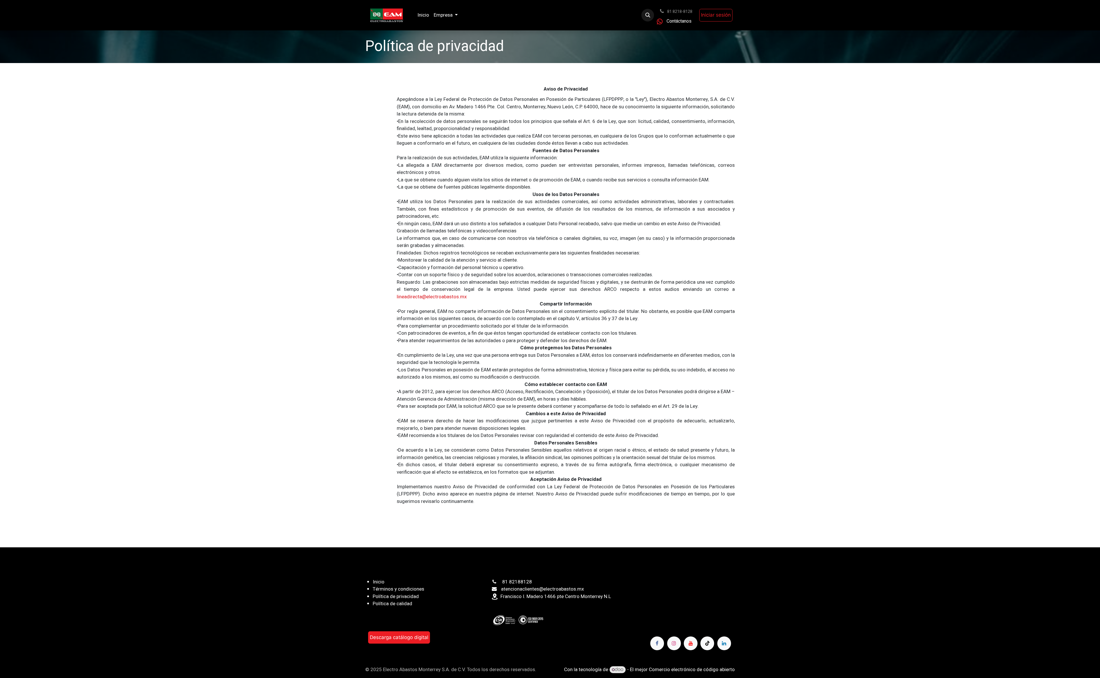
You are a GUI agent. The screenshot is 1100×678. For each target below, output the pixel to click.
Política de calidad (392, 603)
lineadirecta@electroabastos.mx (432, 296)
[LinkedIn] (724, 643)
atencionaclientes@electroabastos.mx (542, 589)
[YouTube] (691, 643)
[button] (647, 15)
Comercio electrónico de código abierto (692, 669)
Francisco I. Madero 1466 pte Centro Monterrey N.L (555, 596)
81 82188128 (517, 581)
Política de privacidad (396, 596)
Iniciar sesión (716, 15)
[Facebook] (657, 643)
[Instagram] (674, 643)
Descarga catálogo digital (399, 637)
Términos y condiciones (398, 589)
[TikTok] (707, 643)
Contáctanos (679, 21)
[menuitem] (423, 15)
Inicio (378, 581)
